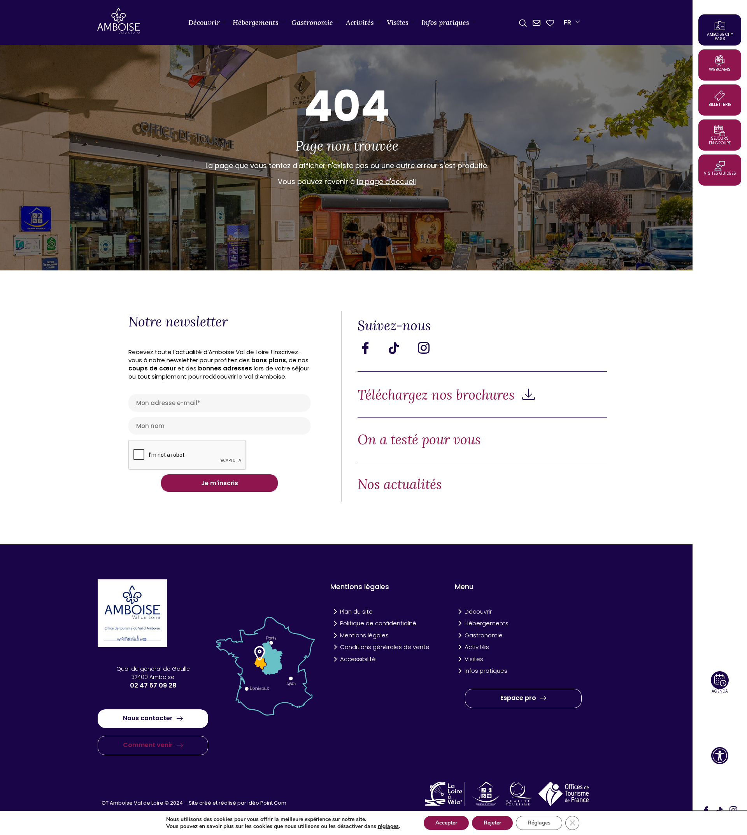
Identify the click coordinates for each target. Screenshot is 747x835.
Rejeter (492, 822)
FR (567, 22)
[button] (719, 755)
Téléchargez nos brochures (438, 394)
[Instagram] (429, 348)
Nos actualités (400, 484)
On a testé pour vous (419, 439)
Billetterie (719, 104)
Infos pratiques (445, 22)
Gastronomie (312, 22)
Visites (398, 22)
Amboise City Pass (720, 37)
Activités (360, 22)
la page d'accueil (386, 181)
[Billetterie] (719, 95)
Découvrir (204, 22)
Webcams (720, 69)
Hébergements (256, 22)
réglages (388, 826)
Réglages (539, 822)
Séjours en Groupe (720, 140)
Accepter (446, 822)
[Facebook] (371, 348)
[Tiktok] (400, 348)
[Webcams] (719, 60)
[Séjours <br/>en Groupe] (719, 130)
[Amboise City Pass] (719, 25)
